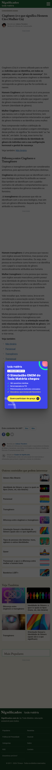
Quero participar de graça (22, 398)
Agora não (11, 404)
